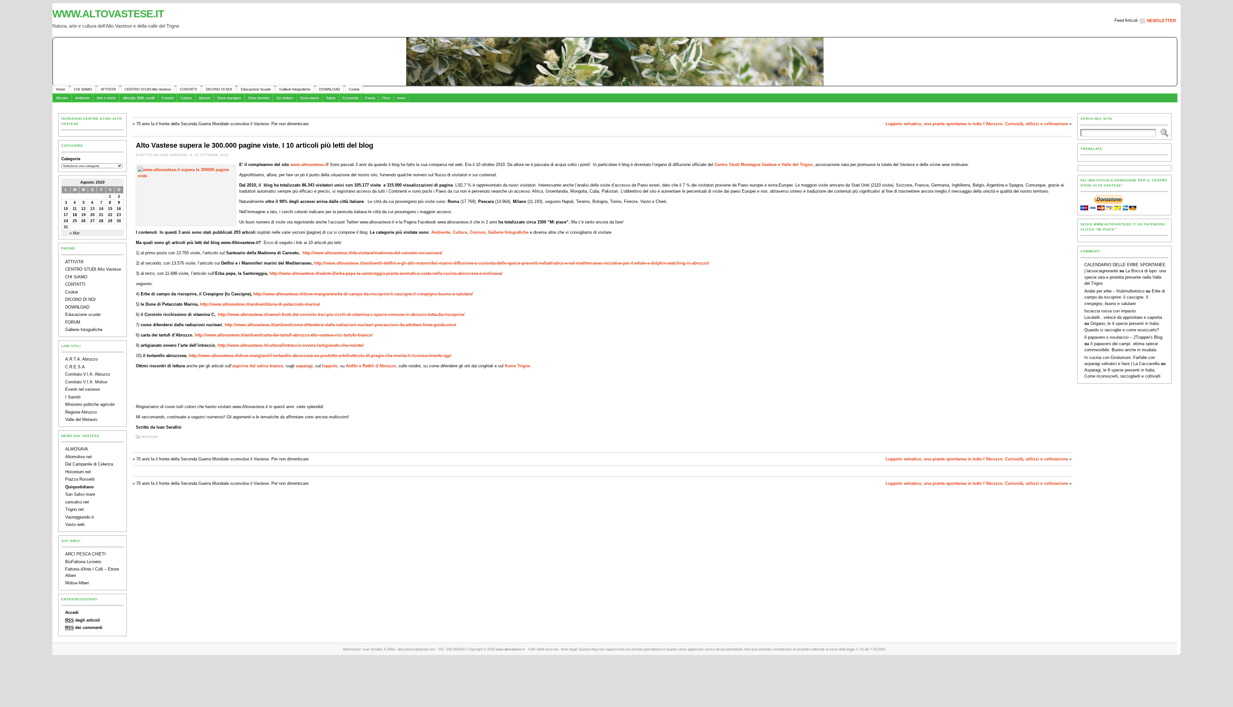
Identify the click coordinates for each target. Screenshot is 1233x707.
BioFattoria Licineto (83, 561)
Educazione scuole (83, 314)
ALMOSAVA (76, 449)
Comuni (167, 98)
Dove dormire (258, 98)
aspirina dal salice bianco (257, 365)
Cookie (71, 292)
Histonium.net (78, 471)
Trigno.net (74, 509)
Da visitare (284, 98)
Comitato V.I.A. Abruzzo (87, 374)
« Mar (75, 233)
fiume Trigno (517, 365)
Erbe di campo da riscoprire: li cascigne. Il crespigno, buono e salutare (1124, 297)
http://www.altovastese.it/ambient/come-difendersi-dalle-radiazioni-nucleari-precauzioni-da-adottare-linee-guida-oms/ (340, 324)
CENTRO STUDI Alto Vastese (93, 269)
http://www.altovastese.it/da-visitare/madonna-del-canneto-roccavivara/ (372, 252)
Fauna (370, 98)
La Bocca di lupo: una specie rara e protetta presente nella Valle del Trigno (1125, 277)
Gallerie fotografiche (83, 329)
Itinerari (204, 98)
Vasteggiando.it (79, 517)
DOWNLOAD (77, 307)
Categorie (70, 158)
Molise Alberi (77, 582)
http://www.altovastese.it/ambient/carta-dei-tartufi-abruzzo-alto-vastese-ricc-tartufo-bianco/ (284, 335)
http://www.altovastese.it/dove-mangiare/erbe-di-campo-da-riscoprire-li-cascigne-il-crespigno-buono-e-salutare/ (363, 294)
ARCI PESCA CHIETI (85, 554)
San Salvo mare (80, 494)
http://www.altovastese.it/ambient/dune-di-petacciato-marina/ (260, 304)
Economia (350, 98)
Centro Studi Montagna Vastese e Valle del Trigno (763, 164)
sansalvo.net (77, 502)
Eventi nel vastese (82, 389)
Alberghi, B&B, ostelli (138, 98)
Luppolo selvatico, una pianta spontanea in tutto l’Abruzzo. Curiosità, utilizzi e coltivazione (977, 123)
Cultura (186, 98)
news (401, 98)
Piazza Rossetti (80, 479)
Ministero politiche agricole (90, 404)
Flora (386, 98)
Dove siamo (309, 98)
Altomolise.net (78, 456)
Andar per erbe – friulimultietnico (1114, 291)
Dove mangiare (229, 98)
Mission (62, 98)
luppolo (329, 365)
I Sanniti (73, 397)
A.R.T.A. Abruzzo (81, 359)
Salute (331, 98)
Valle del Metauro (81, 419)
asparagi (304, 365)
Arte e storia (106, 98)
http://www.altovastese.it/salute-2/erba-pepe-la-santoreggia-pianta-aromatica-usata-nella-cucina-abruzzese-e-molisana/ (386, 273)
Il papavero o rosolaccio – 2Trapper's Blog (1123, 337)
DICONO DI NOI (80, 299)
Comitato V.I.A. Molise (86, 382)
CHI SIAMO (76, 277)
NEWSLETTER (1161, 20)
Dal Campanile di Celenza (89, 464)
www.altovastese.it (108, 14)
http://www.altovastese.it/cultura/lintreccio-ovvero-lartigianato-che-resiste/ (291, 345)
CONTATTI (75, 284)
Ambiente (82, 98)
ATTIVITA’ (74, 261)
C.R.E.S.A (75, 366)
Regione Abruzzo (81, 412)
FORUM (72, 322)
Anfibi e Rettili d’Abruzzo (371, 365)
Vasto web (74, 524)
